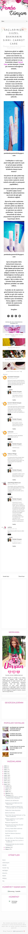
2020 (5, 775)
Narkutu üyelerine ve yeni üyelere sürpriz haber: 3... (14, 819)
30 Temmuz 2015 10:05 (13, 484)
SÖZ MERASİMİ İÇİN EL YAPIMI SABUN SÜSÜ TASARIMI (14, 797)
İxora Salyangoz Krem (11, 831)
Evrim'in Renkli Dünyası (14, 403)
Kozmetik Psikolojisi (13, 377)
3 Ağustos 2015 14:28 (13, 528)
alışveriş (4, 873)
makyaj (4, 878)
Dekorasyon (5, 862)
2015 (5, 784)
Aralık (7, 786)
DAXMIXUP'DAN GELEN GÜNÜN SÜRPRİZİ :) (14, 845)
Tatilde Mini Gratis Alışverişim (13, 810)
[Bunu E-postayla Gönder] (19, 316)
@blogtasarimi (18, 931)
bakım (4, 875)
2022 (5, 771)
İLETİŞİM (7, 835)
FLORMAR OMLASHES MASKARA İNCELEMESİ (16, 734)
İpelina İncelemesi (10, 812)
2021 (5, 773)
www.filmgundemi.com (14, 483)
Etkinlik (4, 865)
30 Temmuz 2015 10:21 (17, 500)
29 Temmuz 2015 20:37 (13, 404)
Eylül (6, 791)
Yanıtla (9, 386)
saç (3, 881)
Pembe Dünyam (17, 391)
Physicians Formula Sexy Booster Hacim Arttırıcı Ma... (14, 825)
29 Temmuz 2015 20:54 (17, 420)
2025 (5, 766)
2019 (5, 777)
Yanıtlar (11, 389)
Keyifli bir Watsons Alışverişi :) (13, 833)
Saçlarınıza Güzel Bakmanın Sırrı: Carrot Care (13, 803)
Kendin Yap (5, 868)
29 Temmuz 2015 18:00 (13, 378)
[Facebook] (8, 316)
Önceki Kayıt (21, 576)
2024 (5, 768)
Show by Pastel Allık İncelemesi (13, 828)
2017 (5, 780)
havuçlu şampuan (11, 48)
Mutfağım (5, 870)
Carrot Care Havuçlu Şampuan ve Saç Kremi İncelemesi (15, 815)
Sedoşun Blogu (12, 454)
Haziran (7, 847)
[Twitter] (12, 316)
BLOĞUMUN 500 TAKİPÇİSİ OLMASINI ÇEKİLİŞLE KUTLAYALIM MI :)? (17, 729)
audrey (10, 527)
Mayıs (7, 849)
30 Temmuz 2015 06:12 (17, 445)
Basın (4, 860)
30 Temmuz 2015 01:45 (13, 433)
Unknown (10, 432)
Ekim (6, 789)
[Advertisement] (14, 604)
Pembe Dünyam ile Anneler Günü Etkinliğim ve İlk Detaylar (17, 748)
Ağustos (7, 793)
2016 (5, 782)
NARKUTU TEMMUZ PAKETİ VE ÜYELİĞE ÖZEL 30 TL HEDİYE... (14, 807)
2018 (5, 779)
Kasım (7, 788)
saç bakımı (18, 48)
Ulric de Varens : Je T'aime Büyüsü (14, 838)
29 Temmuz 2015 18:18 (17, 393)
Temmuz (8, 795)
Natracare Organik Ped (11, 822)
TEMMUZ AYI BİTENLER (12, 800)
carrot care (22, 46)
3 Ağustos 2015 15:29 (17, 540)
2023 (5, 769)
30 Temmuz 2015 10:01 (17, 471)
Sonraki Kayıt (6, 576)
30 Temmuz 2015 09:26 (13, 455)
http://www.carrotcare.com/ (14, 268)
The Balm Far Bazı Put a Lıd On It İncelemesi (14, 841)
